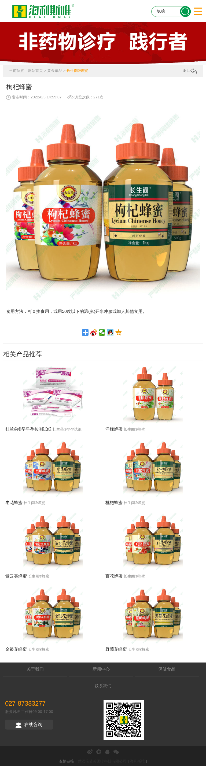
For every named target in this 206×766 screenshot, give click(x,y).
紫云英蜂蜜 (16, 576)
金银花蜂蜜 (16, 649)
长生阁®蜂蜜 (77, 70)
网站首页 (35, 70)
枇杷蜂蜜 (114, 502)
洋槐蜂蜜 (114, 429)
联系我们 (103, 685)
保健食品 (166, 669)
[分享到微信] (102, 332)
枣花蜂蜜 (14, 502)
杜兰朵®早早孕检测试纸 (28, 429)
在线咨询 (33, 724)
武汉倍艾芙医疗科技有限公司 (102, 761)
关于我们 (35, 669)
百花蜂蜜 (114, 576)
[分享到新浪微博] (93, 332)
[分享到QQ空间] (118, 332)
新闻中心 (101, 669)
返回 (186, 70)
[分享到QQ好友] (110, 332)
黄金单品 (54, 70)
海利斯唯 (137, 761)
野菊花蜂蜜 (116, 649)
